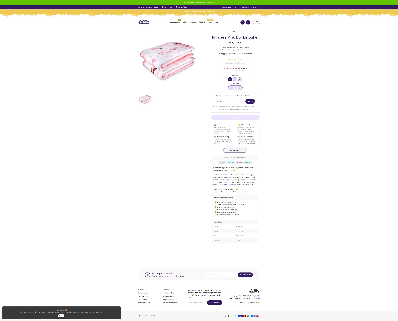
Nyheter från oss (144, 303)
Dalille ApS (252, 296)
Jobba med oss (168, 290)
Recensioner (234, 150)
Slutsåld (235, 117)
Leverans (233, 47)
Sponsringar (142, 299)
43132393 (256, 298)
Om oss (141, 290)
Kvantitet (235, 83)
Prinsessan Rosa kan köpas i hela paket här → (229, 192)
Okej (61, 316)
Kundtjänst (245, 7)
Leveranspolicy (168, 299)
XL (240, 79)
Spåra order (227, 7)
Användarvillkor (169, 293)
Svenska (254, 7)
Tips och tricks (143, 296)
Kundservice (142, 293)
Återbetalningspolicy (170, 303)
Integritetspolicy (168, 296)
